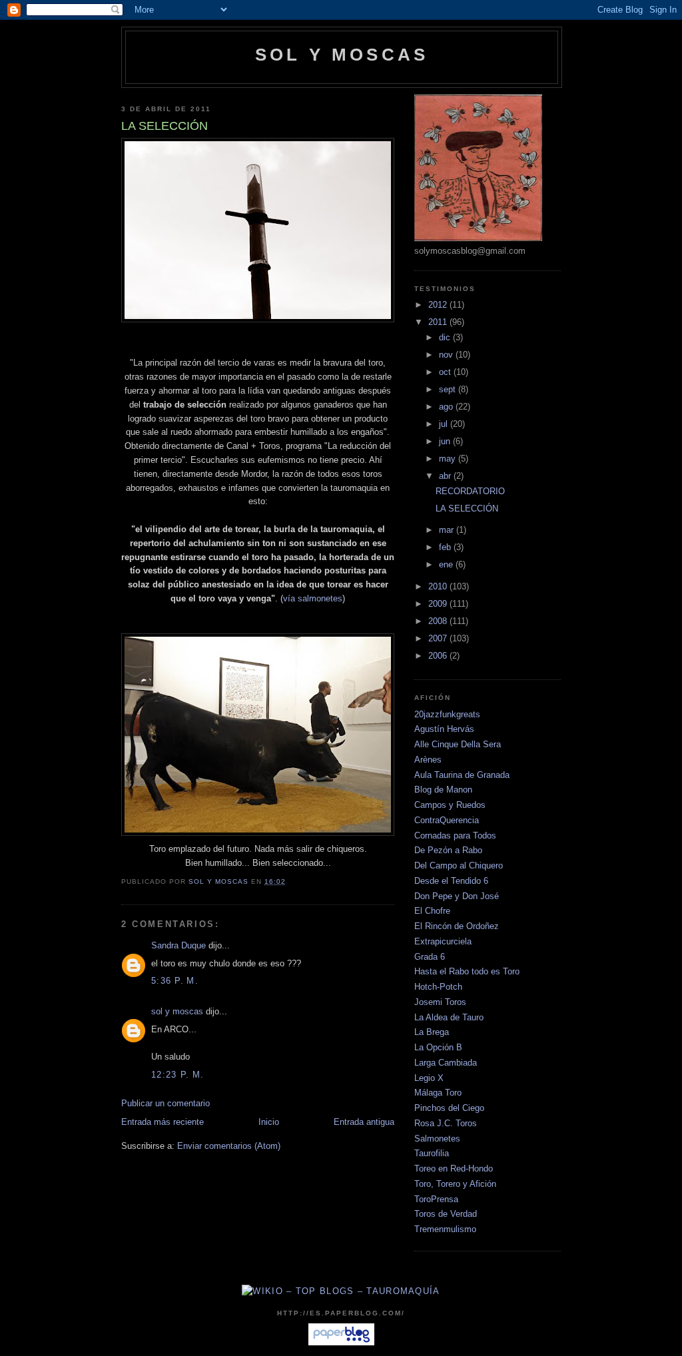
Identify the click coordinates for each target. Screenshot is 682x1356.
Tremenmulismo (445, 1229)
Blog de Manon (443, 790)
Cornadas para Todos (455, 836)
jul (444, 424)
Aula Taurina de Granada (462, 775)
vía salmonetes (312, 598)
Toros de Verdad (445, 1214)
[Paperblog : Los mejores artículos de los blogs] (341, 1342)
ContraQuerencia (446, 820)
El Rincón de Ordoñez (456, 926)
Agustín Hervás (444, 729)
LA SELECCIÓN (467, 508)
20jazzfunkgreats (447, 714)
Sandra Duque (178, 945)
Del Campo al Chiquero (458, 865)
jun (446, 441)
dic (446, 337)
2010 (439, 586)
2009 (439, 604)
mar (447, 530)
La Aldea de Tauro (449, 1017)
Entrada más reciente (162, 1122)
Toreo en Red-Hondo (453, 1169)
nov (447, 355)
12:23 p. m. (177, 1075)
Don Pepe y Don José (456, 896)
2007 (439, 638)
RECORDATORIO (470, 491)
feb (446, 547)
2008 (439, 621)
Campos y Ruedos (450, 805)
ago (447, 407)
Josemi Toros (440, 1002)
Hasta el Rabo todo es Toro (466, 971)
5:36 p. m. (174, 981)
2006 (439, 656)
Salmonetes (437, 1139)
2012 (439, 305)
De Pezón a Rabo (448, 850)
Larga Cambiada (445, 1063)
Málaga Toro (438, 1093)
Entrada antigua (364, 1122)
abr (446, 476)
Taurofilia (431, 1153)
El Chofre (432, 911)
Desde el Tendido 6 (451, 881)
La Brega (431, 1032)
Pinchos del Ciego (449, 1108)
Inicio (268, 1122)
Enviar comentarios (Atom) (228, 1146)
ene (447, 564)
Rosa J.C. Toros (445, 1123)
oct (446, 372)
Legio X (429, 1078)
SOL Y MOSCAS (341, 55)
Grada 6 (429, 957)
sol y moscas (177, 1011)
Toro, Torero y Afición (455, 1184)
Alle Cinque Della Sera (457, 744)
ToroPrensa (436, 1199)
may (448, 459)
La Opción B (438, 1047)
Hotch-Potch (438, 987)
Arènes (428, 760)
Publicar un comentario (165, 1103)
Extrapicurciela (443, 941)
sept (448, 389)
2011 (439, 322)
